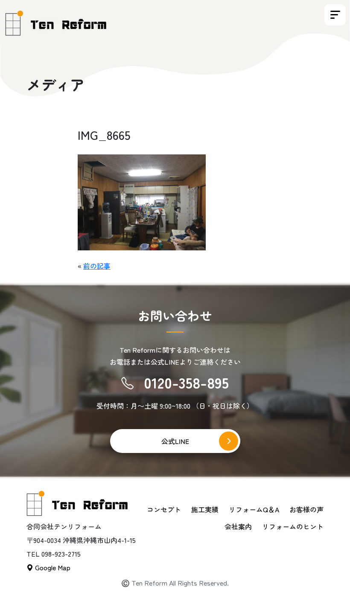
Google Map (51, 567)
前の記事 (97, 266)
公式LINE (175, 441)
